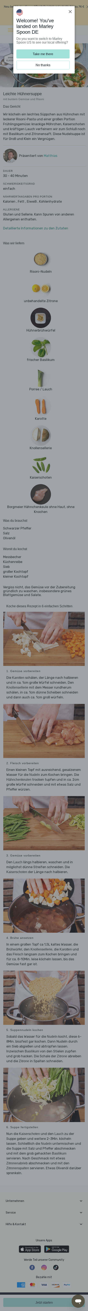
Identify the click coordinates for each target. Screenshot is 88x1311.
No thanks (43, 65)
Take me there (43, 54)
